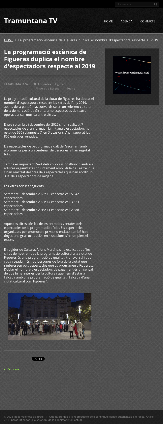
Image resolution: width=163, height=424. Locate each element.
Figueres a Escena (47, 88)
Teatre (71, 88)
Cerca (155, 4)
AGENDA (126, 21)
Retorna (13, 369)
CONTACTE (147, 21)
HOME (108, 21)
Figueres (60, 84)
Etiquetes (44, 84)
